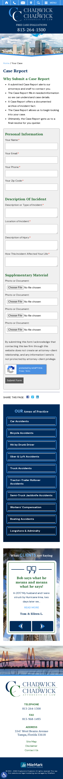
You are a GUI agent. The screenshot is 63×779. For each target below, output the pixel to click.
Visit (31, 2)
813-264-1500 (31, 29)
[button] (20, 626)
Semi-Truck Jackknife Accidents (31, 495)
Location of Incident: (18, 221)
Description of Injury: (18, 237)
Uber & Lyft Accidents (24, 456)
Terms (28, 371)
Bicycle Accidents (21, 433)
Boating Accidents (22, 519)
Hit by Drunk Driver (22, 444)
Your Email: (12, 153)
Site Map (31, 741)
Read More (31, 607)
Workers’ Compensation (25, 507)
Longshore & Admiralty (25, 530)
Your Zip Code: (14, 180)
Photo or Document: (17, 280)
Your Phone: (12, 167)
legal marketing (28, 773)
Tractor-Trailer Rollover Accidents (25, 481)
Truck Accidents (21, 468)
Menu (53, 2)
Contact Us (31, 750)
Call (14, 2)
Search (38, 2)
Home (6, 2)
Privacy (21, 371)
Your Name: (12, 140)
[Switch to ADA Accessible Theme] (4, 775)
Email (22, 2)
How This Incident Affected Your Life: (27, 253)
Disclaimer (31, 746)
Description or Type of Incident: (24, 205)
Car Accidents (19, 421)
